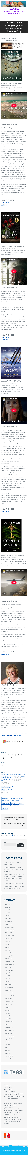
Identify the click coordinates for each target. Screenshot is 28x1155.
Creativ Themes (20, 1152)
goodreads (17, 735)
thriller (6, 1123)
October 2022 (8, 1033)
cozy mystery (15, 800)
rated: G (7, 1115)
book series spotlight (17, 798)
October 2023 (8, 999)
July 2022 (7, 1042)
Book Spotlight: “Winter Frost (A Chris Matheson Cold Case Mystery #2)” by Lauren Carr (7, 777)
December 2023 (9, 993)
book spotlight (15, 1094)
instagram (9, 735)
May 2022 (7, 1047)
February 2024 (9, 987)
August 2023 (8, 1004)
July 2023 (7, 1007)
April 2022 (7, 1050)
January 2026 (8, 924)
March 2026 (8, 918)
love (13, 1108)
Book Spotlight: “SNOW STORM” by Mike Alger (19, 775)
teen (20, 1121)
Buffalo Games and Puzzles (17, 1096)
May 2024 (7, 979)
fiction (14, 1103)
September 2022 (9, 1036)
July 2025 (7, 941)
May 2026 (7, 913)
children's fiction (7, 1101)
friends (19, 1103)
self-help (11, 1121)
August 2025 (8, 938)
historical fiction (8, 1105)
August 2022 (8, 1039)
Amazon (5, 202)
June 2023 (7, 1010)
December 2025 (9, 927)
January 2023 (8, 1024)
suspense (5, 808)
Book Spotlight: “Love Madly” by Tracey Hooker (14, 825)
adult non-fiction (9, 1092)
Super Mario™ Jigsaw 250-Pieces (14, 883)
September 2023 (9, 1001)
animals (5, 1094)
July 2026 (7, 907)
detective (13, 803)
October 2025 (8, 933)
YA (9, 1123)
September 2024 (9, 970)
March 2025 (8, 953)
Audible (4, 205)
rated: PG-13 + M (8, 1119)
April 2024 (7, 981)
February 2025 (9, 956)
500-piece (12, 1085)
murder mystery (8, 1110)
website (8, 733)
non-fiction (21, 1110)
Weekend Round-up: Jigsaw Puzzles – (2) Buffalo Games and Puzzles (14, 818)
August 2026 (8, 904)
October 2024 (8, 967)
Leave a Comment (12, 40)
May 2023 (7, 1013)
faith (23, 1101)
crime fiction (5, 803)
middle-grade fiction (19, 1107)
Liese (6, 38)
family (5, 1103)
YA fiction (12, 1123)
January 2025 (8, 958)
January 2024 (8, 990)
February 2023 (9, 1021)
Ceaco (5, 1099)
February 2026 (9, 921)
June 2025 (7, 944)
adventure (18, 1092)
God (22, 1103)
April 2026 (7, 915)
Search (5, 842)
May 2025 (7, 947)
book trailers (5, 800)
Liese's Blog (14, 9)
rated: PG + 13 (8, 1117)
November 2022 (9, 1030)
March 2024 (8, 984)
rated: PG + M (17, 1117)
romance (16, 806)
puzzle (14, 1112)
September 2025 (9, 936)
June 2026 (7, 910)
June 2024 (7, 976)
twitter (21, 733)
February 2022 (9, 1056)
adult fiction (5, 798)
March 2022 (8, 1053)
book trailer (7, 1096)
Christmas (14, 1101)
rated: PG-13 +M (6, 806)
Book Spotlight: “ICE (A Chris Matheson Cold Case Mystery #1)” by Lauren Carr (7, 788)
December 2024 (9, 961)
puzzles (18, 1112)
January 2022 (8, 1059)
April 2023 (7, 1016)
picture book (7, 1112)
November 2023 (9, 996)
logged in (11, 836)
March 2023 (8, 1019)
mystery (21, 803)
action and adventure (8, 1087)
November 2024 (9, 964)
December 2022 (9, 1027)
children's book (12, 1099)
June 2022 (7, 1044)
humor (14, 1105)
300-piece (6, 1085)
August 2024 (8, 973)
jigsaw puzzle (8, 1108)
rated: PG (14, 1115)
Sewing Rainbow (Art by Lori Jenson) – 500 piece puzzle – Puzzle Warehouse (13, 869)
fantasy (9, 1103)
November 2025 (9, 930)
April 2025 (7, 950)
